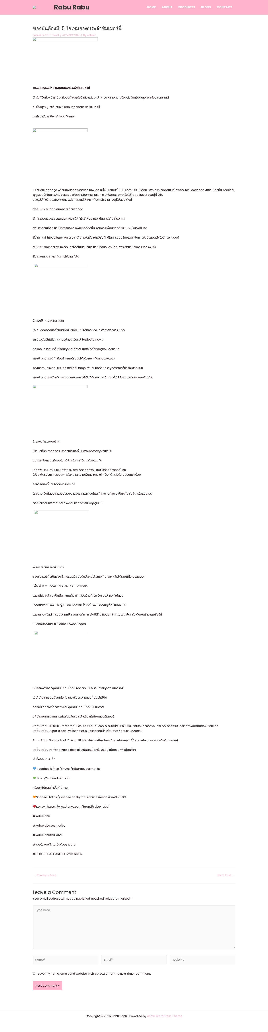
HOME (151, 7)
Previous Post (44, 875)
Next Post (226, 875)
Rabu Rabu (72, 7)
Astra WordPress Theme (164, 1016)
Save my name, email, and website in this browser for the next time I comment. (94, 974)
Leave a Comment (46, 35)
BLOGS (206, 7)
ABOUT (167, 7)
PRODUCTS (186, 7)
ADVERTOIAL (71, 35)
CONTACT (224, 7)
